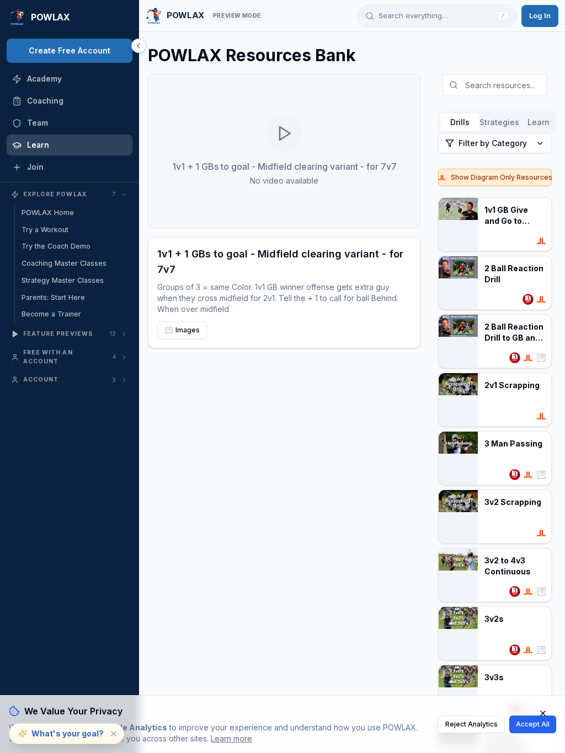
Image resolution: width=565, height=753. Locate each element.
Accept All (533, 724)
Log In (540, 15)
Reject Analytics (471, 724)
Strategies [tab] (499, 122)
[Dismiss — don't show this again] (113, 733)
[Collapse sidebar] (138, 46)
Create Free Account (69, 50)
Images (187, 330)
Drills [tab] (460, 122)
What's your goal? (67, 733)
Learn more (231, 738)
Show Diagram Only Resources (501, 177)
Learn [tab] (538, 122)
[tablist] (499, 122)
